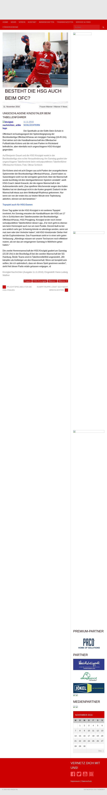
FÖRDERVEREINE (10, 27)
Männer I (50, 107)
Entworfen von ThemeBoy (94, 789)
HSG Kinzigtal (39, 281)
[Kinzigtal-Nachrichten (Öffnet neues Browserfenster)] (77, 707)
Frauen (43, 107)
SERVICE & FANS (83, 22)
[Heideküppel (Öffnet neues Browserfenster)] (88, 669)
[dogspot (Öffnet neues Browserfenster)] (88, 682)
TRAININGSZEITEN (65, 22)
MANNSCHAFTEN (46, 22)
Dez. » (101, 751)
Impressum (75, 781)
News (13, 22)
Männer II (58, 107)
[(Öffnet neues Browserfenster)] (73, 776)
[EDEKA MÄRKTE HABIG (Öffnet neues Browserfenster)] (77, 695)
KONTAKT (32, 22)
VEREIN (22, 22)
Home (5, 22)
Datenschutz (86, 781)
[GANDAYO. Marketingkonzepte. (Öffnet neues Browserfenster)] (74, 707)
